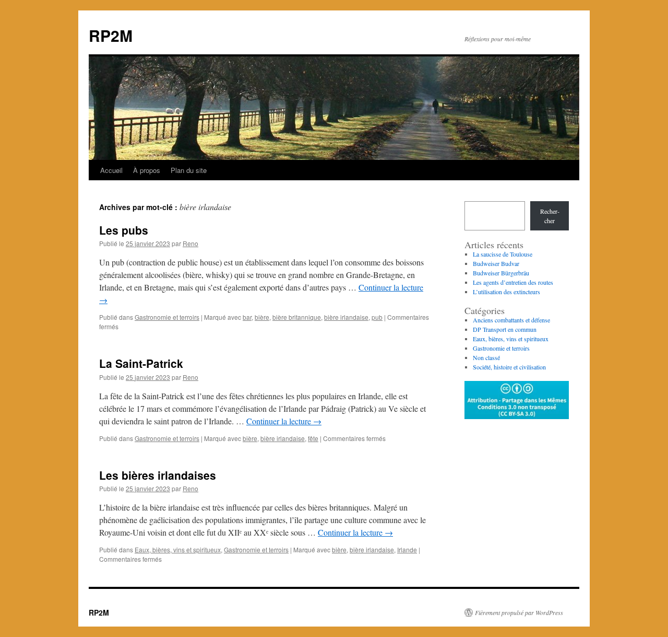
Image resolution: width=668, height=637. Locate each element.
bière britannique (296, 316)
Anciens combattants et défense (511, 320)
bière (262, 316)
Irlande (407, 549)
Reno (190, 243)
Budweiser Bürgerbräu (501, 273)
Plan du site (189, 170)
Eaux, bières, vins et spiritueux (178, 549)
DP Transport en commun (504, 329)
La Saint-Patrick (141, 363)
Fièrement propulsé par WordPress (519, 612)
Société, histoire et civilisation (509, 367)
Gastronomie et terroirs (167, 316)
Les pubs (123, 230)
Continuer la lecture (283, 420)
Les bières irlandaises (157, 475)
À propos (146, 170)
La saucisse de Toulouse (502, 254)
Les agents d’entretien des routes (513, 282)
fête (313, 438)
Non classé (486, 357)
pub (377, 316)
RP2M (111, 35)
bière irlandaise (346, 316)
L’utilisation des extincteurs (506, 291)
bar (247, 316)
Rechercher (549, 216)
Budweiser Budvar (496, 263)
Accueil (111, 170)
